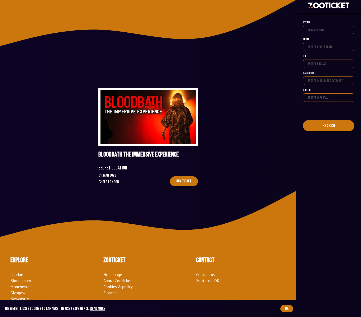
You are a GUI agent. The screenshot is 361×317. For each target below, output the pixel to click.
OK (287, 308)
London (16, 274)
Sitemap (110, 292)
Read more (97, 308)
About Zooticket (117, 280)
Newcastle (19, 298)
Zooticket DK (207, 280)
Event (306, 22)
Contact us (205, 274)
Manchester (20, 286)
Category (308, 73)
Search (329, 126)
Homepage (112, 274)
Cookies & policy (118, 286)
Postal (307, 90)
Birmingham (20, 280)
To (304, 56)
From (306, 39)
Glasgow (17, 292)
